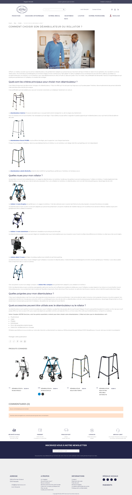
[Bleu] (39, 394)
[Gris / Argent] (42, 394)
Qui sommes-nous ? (46, 481)
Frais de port (75, 483)
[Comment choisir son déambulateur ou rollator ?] (66, 49)
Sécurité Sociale (14, 438)
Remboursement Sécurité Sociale (51, 484)
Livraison (74, 479)
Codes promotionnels (47, 489)
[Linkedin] (104, 479)
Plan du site (44, 488)
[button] (10, 341)
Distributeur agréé (14, 436)
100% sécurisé (40, 436)
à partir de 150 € (66, 438)
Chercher (64, 9)
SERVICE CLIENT (118, 434)
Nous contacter (45, 483)
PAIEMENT (40, 434)
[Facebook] (107, 479)
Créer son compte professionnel (50, 486)
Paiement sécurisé (77, 481)
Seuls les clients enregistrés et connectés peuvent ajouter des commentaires (29, 415)
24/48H (92, 438)
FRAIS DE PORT (66, 434)
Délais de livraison (91, 436)
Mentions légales (77, 484)
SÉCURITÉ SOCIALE (14, 434)
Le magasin (44, 479)
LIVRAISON (92, 434)
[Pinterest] (115, 479)
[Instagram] (111, 479)
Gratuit (66, 436)
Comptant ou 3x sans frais (40, 438)
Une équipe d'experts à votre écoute (118, 436)
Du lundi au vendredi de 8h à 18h (118, 438)
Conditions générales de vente (80, 486)
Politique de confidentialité (79, 488)
